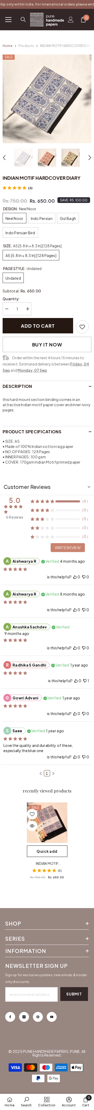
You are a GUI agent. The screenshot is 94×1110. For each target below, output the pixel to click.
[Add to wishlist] (32, 814)
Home (8, 46)
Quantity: (11, 298)
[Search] (23, 19)
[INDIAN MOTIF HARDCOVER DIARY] (47, 822)
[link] (82, 326)
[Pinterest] (38, 1017)
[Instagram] (24, 1017)
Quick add (47, 851)
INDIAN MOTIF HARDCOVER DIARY (47, 863)
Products (26, 46)
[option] (47, 99)
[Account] (71, 19)
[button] (4, 157)
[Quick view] (32, 826)
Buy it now (47, 344)
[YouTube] (52, 1017)
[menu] (8, 19)
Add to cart (38, 326)
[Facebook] (10, 1017)
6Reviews (15, 517)
